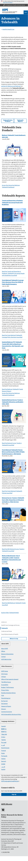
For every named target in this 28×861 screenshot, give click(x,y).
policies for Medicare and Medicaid (11, 86)
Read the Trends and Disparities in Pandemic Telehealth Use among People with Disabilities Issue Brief (13, 273)
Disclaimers (4, 703)
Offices (3, 651)
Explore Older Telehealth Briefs (10, 613)
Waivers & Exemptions (7, 654)
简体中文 (4, 732)
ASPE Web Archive (6, 659)
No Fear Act (4, 701)
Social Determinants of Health (9, 634)
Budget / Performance (7, 687)
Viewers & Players (6, 706)
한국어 (3, 737)
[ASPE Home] (9, 11)
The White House (6, 682)
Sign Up (14, 794)
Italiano (3, 759)
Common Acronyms (6, 712)
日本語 (3, 764)
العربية (3, 745)
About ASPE (5, 643)
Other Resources (6, 666)
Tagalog (3, 740)
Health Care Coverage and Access (10, 625)
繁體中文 (4, 729)
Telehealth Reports (20, 120)
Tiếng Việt (4, 734)
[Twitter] (3, 810)
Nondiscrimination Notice (8, 693)
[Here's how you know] (14, 2)
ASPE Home (4, 671)
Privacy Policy (5, 690)
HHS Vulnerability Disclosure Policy (11, 714)
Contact (3, 657)
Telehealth (4, 628)
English (3, 769)
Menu (26, 12)
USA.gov (3, 677)
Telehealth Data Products (7, 120)
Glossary (3, 709)
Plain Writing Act (5, 698)
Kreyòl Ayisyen (5, 748)
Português (4, 756)
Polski (3, 753)
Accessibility (4, 685)
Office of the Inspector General (9, 679)
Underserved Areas (6, 631)
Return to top (14, 638)
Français (3, 750)
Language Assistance (7, 721)
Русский (3, 742)
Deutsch (3, 761)
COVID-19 (3, 622)
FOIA (2, 695)
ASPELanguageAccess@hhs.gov (10, 781)
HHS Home (4, 674)
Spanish (3, 726)
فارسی (3, 767)
